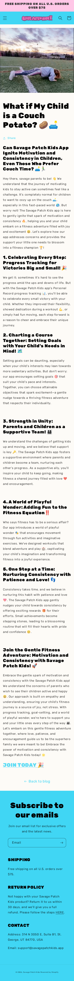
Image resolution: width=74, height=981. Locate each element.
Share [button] (11, 138)
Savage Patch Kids (31, 972)
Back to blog (39, 781)
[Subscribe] (61, 842)
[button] (5, 18)
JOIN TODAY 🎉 (23, 765)
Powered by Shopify (49, 972)
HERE (60, 912)
